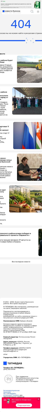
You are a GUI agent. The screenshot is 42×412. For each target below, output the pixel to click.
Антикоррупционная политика (11, 391)
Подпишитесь (24, 405)
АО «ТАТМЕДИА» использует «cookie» (11, 394)
